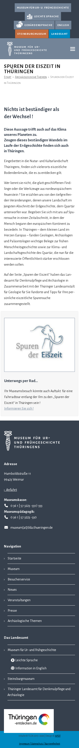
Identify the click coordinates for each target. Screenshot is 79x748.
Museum (14, 569)
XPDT (58, 736)
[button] (72, 49)
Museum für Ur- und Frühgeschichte (32, 650)
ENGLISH (63, 25)
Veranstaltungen (19, 600)
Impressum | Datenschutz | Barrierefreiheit (39, 744)
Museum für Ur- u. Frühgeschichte (43, 7)
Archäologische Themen (25, 621)
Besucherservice (19, 579)
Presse (12, 610)
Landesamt (59, 33)
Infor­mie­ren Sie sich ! (19, 408)
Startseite (14, 558)
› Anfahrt (10, 490)
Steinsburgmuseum (31, 33)
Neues (12, 589)
